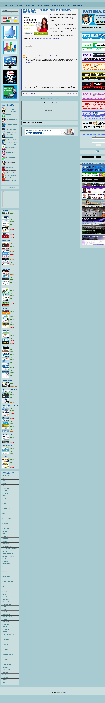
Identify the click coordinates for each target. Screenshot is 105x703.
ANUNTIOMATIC (6, 488)
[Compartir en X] (28, 46)
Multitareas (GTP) (9, 114)
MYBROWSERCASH (7, 581)
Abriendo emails (9, 109)
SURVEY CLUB (6, 647)
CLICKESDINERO (6, 518)
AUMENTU (5, 490)
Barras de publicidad (10, 129)
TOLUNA (4, 652)
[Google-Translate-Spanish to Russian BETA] (4, 21)
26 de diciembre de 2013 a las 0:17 (48, 55)
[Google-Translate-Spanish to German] (10, 19)
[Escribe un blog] (27, 46)
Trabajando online (10, 157)
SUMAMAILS (5, 644)
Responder (29, 62)
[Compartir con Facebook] (30, 46)
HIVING (4, 558)
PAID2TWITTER (6, 601)
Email (97, 141)
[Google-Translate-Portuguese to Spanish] (13, 21)
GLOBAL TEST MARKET (8, 556)
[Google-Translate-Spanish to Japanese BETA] (13, 19)
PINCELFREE (5, 611)
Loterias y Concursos (10, 175)
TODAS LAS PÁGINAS (43, 5)
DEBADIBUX (5, 528)
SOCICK (4, 631)
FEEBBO (4, 541)
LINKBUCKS (5, 569)
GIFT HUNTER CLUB (7, 553)
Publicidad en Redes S (11, 124)
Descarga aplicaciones (11, 160)
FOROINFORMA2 (6, 543)
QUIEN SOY (19, 5)
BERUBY (4, 495)
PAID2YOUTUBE (6, 604)
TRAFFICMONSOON (7, 654)
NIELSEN (4, 596)
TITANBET (5, 649)
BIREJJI (4, 503)
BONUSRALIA (6, 508)
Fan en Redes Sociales (11, 127)
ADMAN (4, 485)
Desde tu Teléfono (10, 134)
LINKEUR (4, 571)
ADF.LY (4, 478)
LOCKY (4, 574)
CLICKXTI (4, 521)
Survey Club (52, 14)
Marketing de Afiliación (11, 147)
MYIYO (4, 584)
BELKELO (5, 493)
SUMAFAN (5, 642)
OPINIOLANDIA (6, 599)
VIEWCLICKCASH (6, 669)
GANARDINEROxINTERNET (9, 548)
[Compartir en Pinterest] (31, 46)
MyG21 (4, 586)
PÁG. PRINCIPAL (8, 5)
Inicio (51, 93)
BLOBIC (4, 506)
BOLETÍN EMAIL (77, 5)
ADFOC (4, 480)
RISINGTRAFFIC (6, 629)
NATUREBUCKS (6, 589)
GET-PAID (4, 551)
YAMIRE (4, 679)
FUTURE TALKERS (7, 546)
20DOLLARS (5, 475)
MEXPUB (4, 579)
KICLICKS (5, 561)
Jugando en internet (10, 180)
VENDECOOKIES (6, 664)
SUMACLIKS (5, 639)
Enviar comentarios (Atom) (53, 98)
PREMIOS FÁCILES (7, 616)
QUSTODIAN (5, 626)
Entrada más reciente (29, 93)
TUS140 (4, 657)
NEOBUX (4, 591)
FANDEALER (5, 536)
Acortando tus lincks (10, 149)
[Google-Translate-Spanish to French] (7, 19)
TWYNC (4, 662)
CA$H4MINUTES (6, 511)
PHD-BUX (4, 609)
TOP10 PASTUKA (30, 5)
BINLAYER (5, 501)
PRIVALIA (4, 619)
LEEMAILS (5, 566)
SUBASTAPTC (6, 637)
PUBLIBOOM (5, 624)
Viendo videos (9, 137)
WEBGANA (5, 674)
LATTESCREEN (6, 563)
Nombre (97, 136)
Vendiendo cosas (9, 167)
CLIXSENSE (5, 523)
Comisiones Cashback (11, 117)
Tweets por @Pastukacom (9, 187)
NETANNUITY (5, 594)
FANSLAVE (5, 538)
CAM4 (4, 513)
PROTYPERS (5, 621)
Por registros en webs (11, 142)
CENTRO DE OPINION (8, 516)
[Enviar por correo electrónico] (25, 46)
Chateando (8, 155)
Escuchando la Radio (10, 139)
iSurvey (71, 34)
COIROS (4, 526)
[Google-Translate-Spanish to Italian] (10, 21)
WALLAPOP (5, 672)
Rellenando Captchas (10, 132)
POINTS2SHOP (6, 614)
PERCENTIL (5, 606)
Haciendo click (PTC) (10, 111)
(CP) (14, 254)
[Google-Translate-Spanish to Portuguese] (7, 21)
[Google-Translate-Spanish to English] (15, 19)
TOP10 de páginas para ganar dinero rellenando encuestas (45, 38)
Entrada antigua (72, 93)
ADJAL (4, 483)
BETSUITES (5, 498)
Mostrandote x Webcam (11, 172)
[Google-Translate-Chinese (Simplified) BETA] (4, 19)
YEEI (3, 682)
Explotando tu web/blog (11, 144)
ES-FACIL (4, 531)
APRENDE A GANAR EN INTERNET (61, 5)
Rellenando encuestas (11, 119)
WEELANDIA (5, 677)
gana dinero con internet (32, 55)
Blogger (64, 692)
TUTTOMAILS (6, 659)
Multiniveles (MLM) (10, 122)
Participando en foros (10, 152)
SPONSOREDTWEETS (8, 634)
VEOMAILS (5, 667)
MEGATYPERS (6, 576)
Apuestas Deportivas (10, 177)
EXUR (3, 533)
